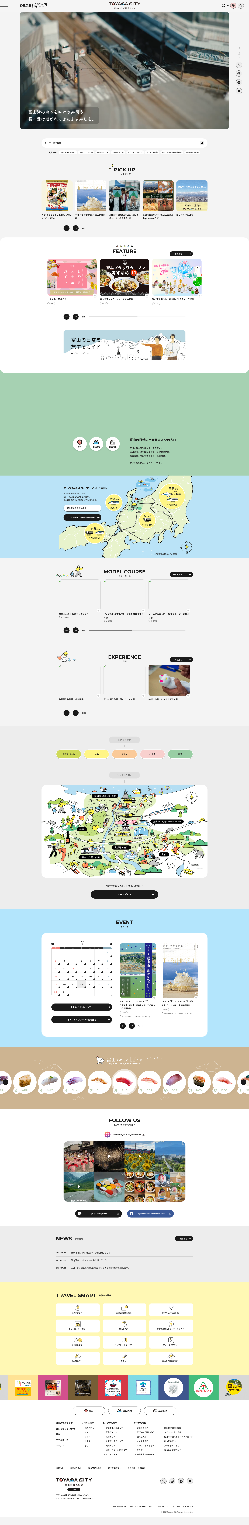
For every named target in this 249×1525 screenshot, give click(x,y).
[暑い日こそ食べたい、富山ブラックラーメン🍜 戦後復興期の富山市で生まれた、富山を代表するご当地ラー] (140, 1187)
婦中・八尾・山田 (90, 857)
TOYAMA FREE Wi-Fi (145, 1432)
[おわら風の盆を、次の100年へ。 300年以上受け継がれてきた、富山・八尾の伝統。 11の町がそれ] (79, 1156)
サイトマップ (188, 1506)
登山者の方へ (170, 1441)
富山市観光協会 (95, 1468)
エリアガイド (111, 1454)
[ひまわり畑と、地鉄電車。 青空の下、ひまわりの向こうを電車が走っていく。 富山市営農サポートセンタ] (140, 1156)
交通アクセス (142, 1427)
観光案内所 (141, 1436)
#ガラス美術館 (152, 152)
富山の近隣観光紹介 (172, 1450)
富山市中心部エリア (114, 1427)
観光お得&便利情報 (172, 1427)
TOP (74, 1489)
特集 (58, 1434)
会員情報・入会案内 (136, 1468)
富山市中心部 (167, 821)
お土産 (152, 754)
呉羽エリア (110, 1436)
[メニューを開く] (4, 5)
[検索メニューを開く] (241, 6)
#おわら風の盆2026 (68, 152)
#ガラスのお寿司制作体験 (172, 152)
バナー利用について (162, 1506)
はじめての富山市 (64, 1422)
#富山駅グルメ (102, 152)
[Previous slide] (67, 228)
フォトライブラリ (171, 1445)
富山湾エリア (111, 1432)
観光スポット (69, 754)
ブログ (140, 1450)
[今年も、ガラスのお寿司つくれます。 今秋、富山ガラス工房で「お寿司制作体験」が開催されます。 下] (109, 1187)
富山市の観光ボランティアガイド (178, 1436)
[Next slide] (76, 228)
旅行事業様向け (114, 1468)
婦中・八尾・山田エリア (116, 1450)
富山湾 (105, 796)
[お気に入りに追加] (95, 296)
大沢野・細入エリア (114, 1441)
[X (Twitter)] (239, 65)
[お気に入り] (233, 6)
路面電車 (112, 446)
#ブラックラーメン (135, 152)
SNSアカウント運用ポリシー (141, 1506)
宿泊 (180, 754)
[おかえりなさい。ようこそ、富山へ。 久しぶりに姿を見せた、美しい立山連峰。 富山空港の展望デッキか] (170, 1156)
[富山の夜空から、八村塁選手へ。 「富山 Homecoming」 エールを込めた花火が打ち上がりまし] (109, 1156)
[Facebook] (239, 82)
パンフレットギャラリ (146, 1445)
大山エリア (110, 1445)
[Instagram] (239, 73)
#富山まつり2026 (86, 152)
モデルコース (62, 1439)
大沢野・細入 (121, 847)
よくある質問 (142, 1441)
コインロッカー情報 (172, 1432)
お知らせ (60, 1468)
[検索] (202, 143)
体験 (97, 754)
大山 (164, 854)
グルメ (124, 754)
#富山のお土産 (118, 152)
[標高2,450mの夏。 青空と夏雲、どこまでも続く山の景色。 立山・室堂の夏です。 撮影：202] (79, 1187)
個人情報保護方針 (120, 1506)
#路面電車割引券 (192, 152)
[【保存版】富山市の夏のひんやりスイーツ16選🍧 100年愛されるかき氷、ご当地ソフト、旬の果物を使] (170, 1187)
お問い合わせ (76, 1468)
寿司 (80, 446)
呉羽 (82, 829)
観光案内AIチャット (145, 1454)
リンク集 (176, 1506)
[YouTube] (239, 91)
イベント (60, 1445)
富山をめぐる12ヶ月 (65, 1428)
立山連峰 (96, 446)
